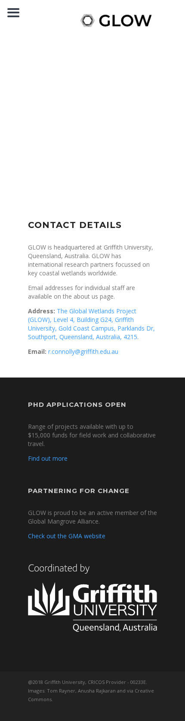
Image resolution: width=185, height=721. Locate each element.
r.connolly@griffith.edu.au (83, 351)
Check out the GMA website (66, 536)
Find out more (48, 458)
